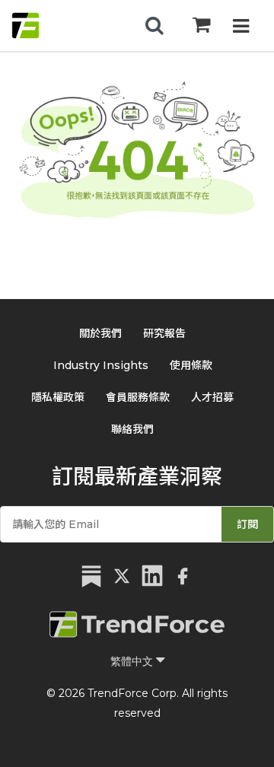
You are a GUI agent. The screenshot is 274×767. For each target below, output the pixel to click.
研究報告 (164, 333)
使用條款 (191, 365)
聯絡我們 (132, 429)
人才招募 (212, 397)
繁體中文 (133, 661)
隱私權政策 (57, 397)
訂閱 (247, 524)
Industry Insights (100, 365)
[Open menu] (241, 27)
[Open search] (154, 25)
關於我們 (100, 333)
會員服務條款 (138, 397)
